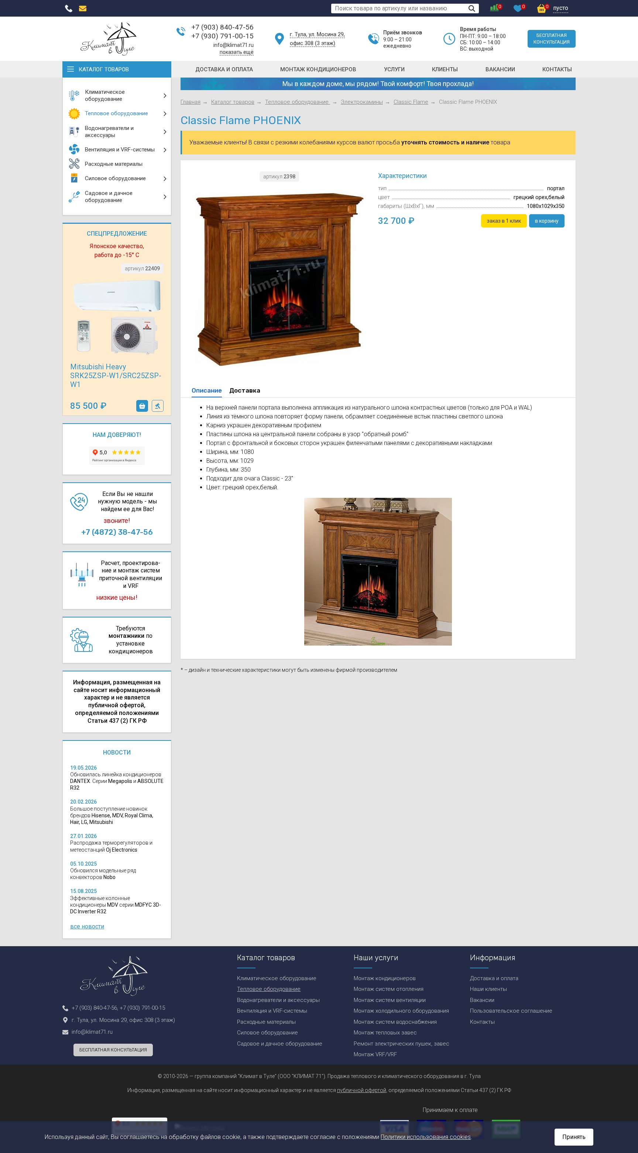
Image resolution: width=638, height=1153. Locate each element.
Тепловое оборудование (297, 102)
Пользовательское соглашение (511, 1010)
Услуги (394, 69)
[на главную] (108, 38)
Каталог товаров (104, 69)
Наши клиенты (488, 989)
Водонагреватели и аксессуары (278, 1000)
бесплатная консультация (552, 38)
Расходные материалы (266, 1022)
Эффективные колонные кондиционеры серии (115, 904)
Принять (574, 1136)
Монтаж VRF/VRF (375, 1054)
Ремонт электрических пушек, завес (401, 1043)
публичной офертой (361, 1090)
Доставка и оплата (224, 69)
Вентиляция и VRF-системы (272, 1010)
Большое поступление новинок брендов (111, 815)
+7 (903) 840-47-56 (222, 27)
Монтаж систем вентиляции (390, 1000)
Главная (190, 102)
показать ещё (237, 52)
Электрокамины (362, 102)
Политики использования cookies (426, 1136)
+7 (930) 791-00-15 (222, 36)
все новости (87, 926)
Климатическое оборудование (276, 978)
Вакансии (500, 69)
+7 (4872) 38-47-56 (117, 532)
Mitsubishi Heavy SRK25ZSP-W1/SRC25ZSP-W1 (115, 375)
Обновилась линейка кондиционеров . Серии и (117, 781)
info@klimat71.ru (233, 45)
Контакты (557, 69)
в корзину (142, 406)
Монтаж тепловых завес (385, 1032)
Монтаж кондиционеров (318, 69)
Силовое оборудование (267, 1032)
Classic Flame (411, 102)
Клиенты (445, 69)
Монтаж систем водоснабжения (395, 1022)
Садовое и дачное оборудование (279, 1043)
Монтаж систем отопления (388, 989)
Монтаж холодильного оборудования (401, 1010)
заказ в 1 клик (158, 406)
